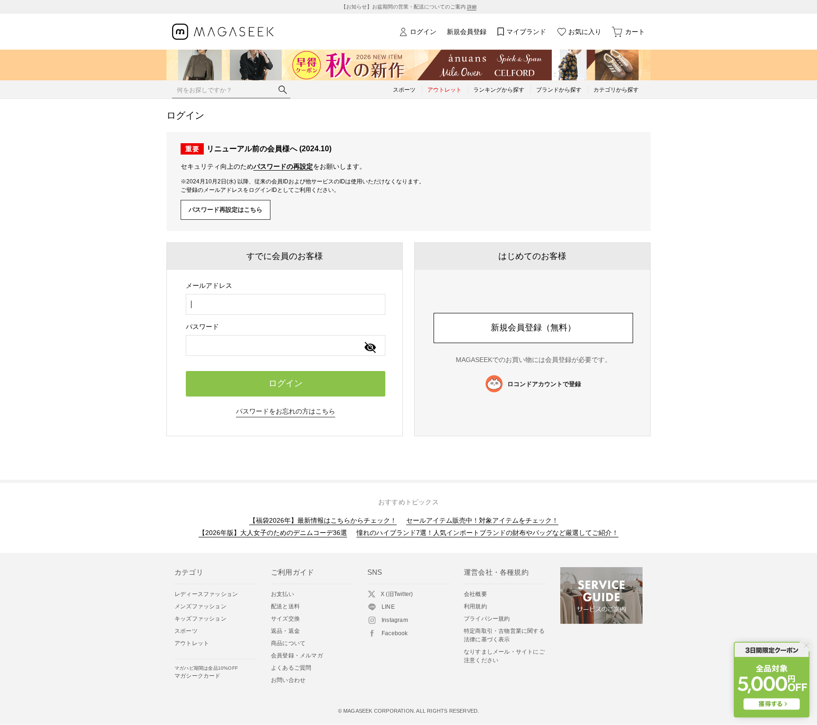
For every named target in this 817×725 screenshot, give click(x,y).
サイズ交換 (285, 618)
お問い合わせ (288, 680)
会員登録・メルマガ (297, 655)
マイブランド (526, 31)
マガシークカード (206, 672)
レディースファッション (206, 594)
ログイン (423, 31)
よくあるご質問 (291, 668)
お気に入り (584, 31)
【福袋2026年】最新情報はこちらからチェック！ (323, 520)
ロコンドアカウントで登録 (544, 384)
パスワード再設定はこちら (225, 209)
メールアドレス (209, 285)
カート (635, 31)
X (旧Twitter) (397, 594)
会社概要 (475, 594)
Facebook (395, 633)
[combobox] (285, 304)
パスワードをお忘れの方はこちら (285, 411)
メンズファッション (200, 606)
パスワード (202, 326)
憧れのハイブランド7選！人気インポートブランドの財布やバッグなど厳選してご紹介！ (487, 532)
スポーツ (186, 631)
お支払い (282, 594)
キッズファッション (200, 618)
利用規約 (475, 606)
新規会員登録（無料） (533, 327)
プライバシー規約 (487, 618)
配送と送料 (285, 606)
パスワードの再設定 (283, 166)
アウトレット (191, 643)
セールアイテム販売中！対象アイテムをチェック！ (482, 520)
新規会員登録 (467, 31)
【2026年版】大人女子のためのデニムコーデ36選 (273, 532)
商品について (288, 643)
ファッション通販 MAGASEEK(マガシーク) (223, 32)
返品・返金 (285, 631)
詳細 (472, 6)
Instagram (395, 620)
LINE (388, 607)
